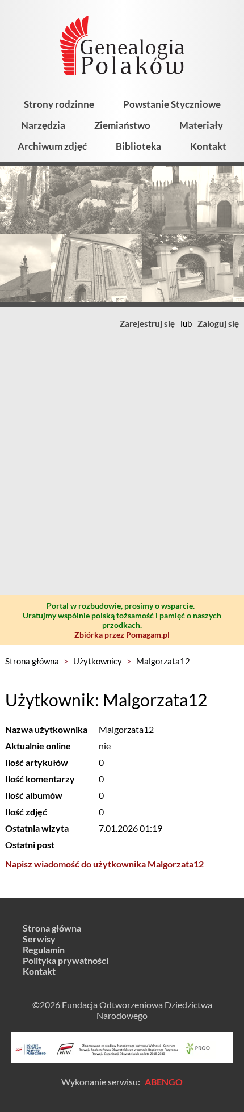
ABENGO (164, 1081)
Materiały (201, 125)
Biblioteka (138, 146)
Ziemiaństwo (122, 125)
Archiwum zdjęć (52, 146)
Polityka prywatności (65, 960)
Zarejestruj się (147, 323)
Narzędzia (43, 125)
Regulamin (44, 949)
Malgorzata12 (163, 661)
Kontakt (208, 146)
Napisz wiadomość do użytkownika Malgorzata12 (104, 863)
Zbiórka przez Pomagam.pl (122, 634)
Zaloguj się (218, 323)
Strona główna (32, 661)
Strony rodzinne (59, 104)
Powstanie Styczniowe (172, 104)
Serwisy (39, 938)
